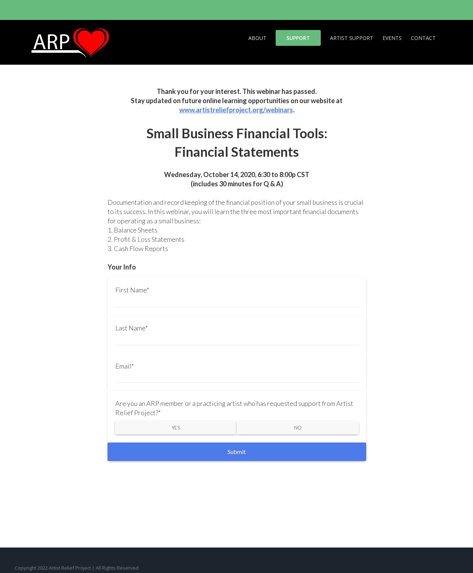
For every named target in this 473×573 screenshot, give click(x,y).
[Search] (447, 37)
